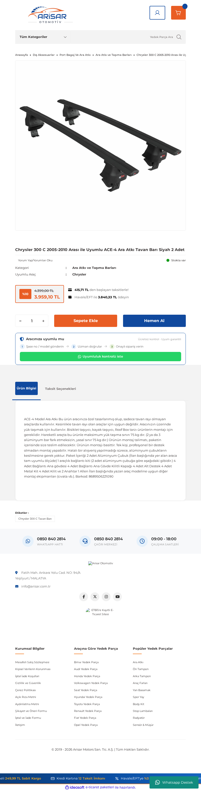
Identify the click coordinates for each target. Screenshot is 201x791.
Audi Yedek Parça (85, 669)
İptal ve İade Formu (28, 717)
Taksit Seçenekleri (60, 389)
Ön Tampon (141, 669)
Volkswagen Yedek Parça (91, 683)
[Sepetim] (178, 13)
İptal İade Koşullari (27, 676)
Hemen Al (154, 320)
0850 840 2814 (108, 539)
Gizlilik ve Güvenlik (28, 683)
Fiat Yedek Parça (85, 717)
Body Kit (138, 704)
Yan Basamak (142, 690)
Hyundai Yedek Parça (88, 697)
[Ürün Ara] (179, 37)
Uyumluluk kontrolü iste (103, 356)
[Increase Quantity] (43, 321)
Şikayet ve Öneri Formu (31, 711)
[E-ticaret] (100, 787)
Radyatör (139, 717)
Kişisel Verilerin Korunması (32, 669)
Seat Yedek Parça (85, 690)
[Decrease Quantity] (20, 321)
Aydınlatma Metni (27, 704)
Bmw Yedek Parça (86, 662)
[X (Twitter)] (94, 596)
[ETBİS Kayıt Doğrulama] (100, 622)
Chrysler (79, 274)
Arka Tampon (142, 676)
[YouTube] (117, 596)
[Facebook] (83, 596)
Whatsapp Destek (177, 782)
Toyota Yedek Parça (87, 704)
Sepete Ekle (86, 320)
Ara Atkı (138, 662)
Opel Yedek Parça (86, 725)
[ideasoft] (75, 787)
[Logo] (100, 563)
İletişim (20, 725)
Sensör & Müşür (143, 725)
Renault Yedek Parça (87, 711)
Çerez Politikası (25, 690)
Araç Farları (140, 683)
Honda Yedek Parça (87, 676)
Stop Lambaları (143, 711)
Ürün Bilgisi (26, 388)
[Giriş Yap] (157, 13)
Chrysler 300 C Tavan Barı (35, 518)
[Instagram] (106, 596)
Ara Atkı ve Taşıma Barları (94, 268)
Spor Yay (138, 697)
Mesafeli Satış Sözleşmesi (32, 662)
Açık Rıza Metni (25, 697)
